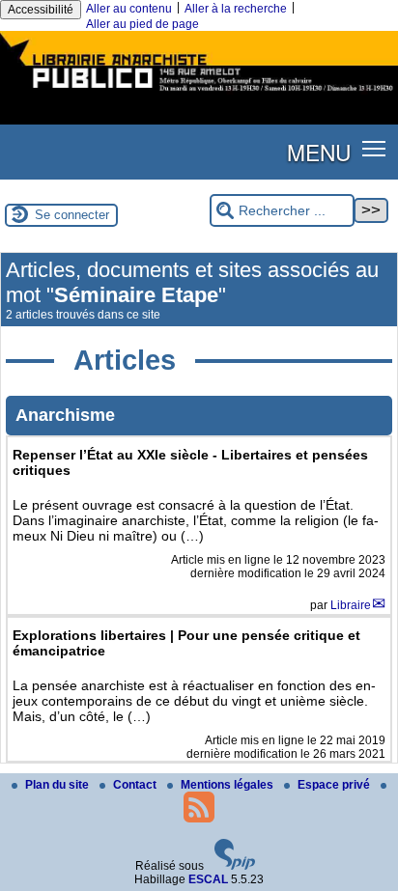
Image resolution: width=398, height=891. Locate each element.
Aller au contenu (129, 8)
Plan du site (58, 785)
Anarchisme (65, 415)
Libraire (350, 605)
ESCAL (208, 879)
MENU (319, 151)
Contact (136, 785)
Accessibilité (40, 9)
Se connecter (72, 215)
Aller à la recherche (236, 8)
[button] (374, 148)
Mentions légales (228, 785)
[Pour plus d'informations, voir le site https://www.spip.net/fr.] (235, 866)
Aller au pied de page (142, 24)
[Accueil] (199, 93)
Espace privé (335, 785)
